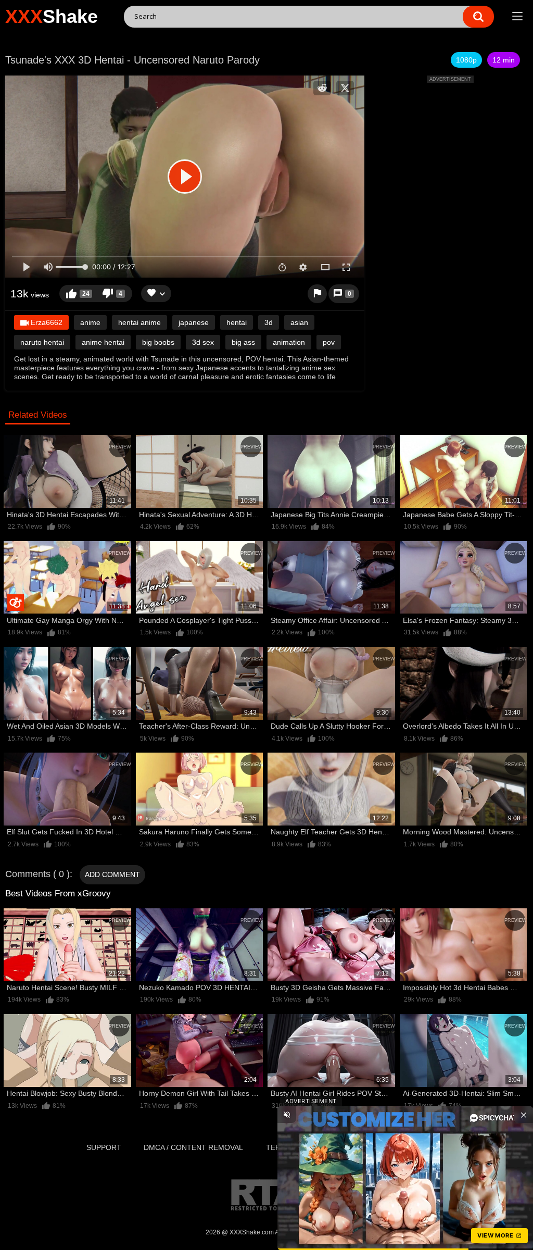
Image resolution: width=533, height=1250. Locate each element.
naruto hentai (42, 342)
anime (90, 322)
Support (103, 1147)
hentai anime (139, 322)
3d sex (203, 342)
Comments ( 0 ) (37, 874)
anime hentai (103, 342)
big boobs (158, 342)
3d (268, 322)
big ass (243, 342)
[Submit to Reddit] (322, 88)
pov (329, 342)
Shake (51, 16)
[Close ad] (523, 1114)
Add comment (112, 874)
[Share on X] (345, 88)
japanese (194, 322)
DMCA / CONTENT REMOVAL (193, 1147)
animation (289, 342)
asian (299, 322)
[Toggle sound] (286, 1114)
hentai (236, 322)
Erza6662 (45, 322)
